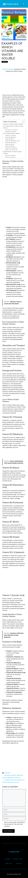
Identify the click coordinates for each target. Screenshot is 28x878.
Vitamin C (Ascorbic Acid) (11, 149)
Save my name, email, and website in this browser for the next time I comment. (14, 824)
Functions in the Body (10, 155)
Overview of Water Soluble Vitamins (13, 124)
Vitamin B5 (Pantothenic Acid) (12, 141)
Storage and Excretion (10, 131)
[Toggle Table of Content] (22, 122)
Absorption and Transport (11, 130)
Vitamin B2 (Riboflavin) (10, 137)
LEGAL (21, 859)
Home (4, 69)
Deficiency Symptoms (10, 157)
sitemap (15, 859)
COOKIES (7, 859)
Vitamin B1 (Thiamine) (10, 135)
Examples (4, 61)
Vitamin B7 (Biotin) (9, 144)
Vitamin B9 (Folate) (9, 146)
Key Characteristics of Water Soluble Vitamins (13, 127)
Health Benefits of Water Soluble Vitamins (12, 152)
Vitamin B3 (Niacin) (9, 139)
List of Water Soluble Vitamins (11, 133)
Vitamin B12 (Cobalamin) (11, 148)
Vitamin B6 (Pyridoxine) (10, 142)
